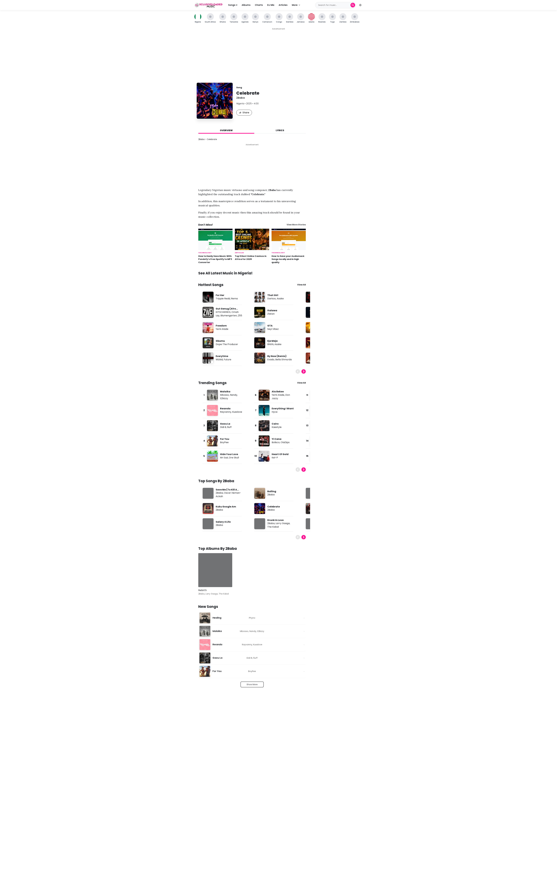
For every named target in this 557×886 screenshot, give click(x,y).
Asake (280, 298)
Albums (246, 5)
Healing (217, 617)
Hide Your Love (229, 454)
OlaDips (285, 442)
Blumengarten (228, 315)
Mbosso (224, 395)
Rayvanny (225, 412)
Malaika (225, 391)
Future (227, 359)
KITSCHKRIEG (223, 312)
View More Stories (296, 224)
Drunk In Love (275, 520)
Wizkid (219, 359)
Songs (232, 5)
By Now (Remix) (276, 356)
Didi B (223, 427)
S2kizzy (224, 398)
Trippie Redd (223, 298)
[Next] (303, 371)
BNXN (270, 344)
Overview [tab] (226, 130)
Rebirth (202, 590)
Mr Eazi (224, 457)
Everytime (222, 356)
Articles (283, 5)
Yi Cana (276, 439)
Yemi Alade (222, 329)
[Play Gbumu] (208, 342)
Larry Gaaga (283, 523)
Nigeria (240, 103)
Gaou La (225, 423)
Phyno (252, 617)
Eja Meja (272, 341)
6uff (229, 427)
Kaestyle (277, 427)
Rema (234, 298)
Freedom (221, 325)
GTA (270, 325)
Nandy (233, 395)
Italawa (272, 310)
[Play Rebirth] (204, 580)
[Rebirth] (215, 570)
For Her (220, 295)
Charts (259, 5)
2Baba (240, 98)
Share (246, 112)
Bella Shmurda (283, 359)
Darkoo (271, 298)
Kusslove (237, 412)
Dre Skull (234, 457)
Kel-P (275, 457)
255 (240, 315)
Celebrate (273, 506)
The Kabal (273, 526)
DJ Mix (270, 5)
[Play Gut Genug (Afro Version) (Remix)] (208, 312)
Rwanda (225, 408)
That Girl (272, 295)
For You (224, 439)
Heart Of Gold (280, 454)
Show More (252, 684)
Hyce (274, 412)
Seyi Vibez (273, 329)
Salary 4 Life (223, 522)
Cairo (275, 423)
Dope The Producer (227, 344)
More (295, 5)
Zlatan (271, 313)
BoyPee (224, 442)
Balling (271, 491)
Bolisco (276, 442)
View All (301, 284)
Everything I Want (283, 408)
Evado (270, 359)
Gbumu (220, 341)
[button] (360, 5)
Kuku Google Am (226, 506)
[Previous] (298, 371)
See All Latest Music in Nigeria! (225, 273)
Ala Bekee (278, 391)
